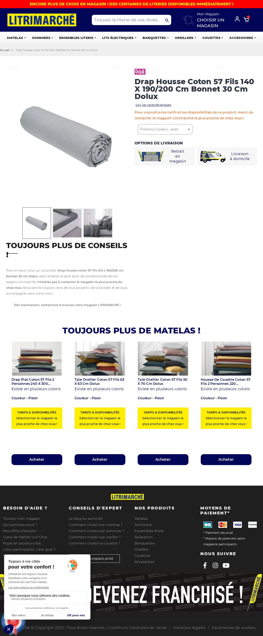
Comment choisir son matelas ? (96, 525)
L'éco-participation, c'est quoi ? (29, 549)
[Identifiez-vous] (238, 18)
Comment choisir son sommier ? (96, 531)
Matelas (141, 519)
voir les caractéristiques (153, 105)
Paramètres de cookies (234, 628)
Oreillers (142, 549)
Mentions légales (189, 628)
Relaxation (144, 537)
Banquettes (145, 543)
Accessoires (144, 562)
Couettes (142, 556)
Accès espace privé (96, 559)
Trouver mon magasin (21, 519)
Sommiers (143, 525)
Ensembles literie (149, 531)
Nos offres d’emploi (19, 531)
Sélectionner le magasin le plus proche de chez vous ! (36, 418)
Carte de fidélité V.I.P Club (25, 537)
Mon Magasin (208, 14)
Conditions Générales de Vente (137, 628)
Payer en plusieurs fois (22, 543)
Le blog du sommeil (86, 519)
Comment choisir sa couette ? (94, 543)
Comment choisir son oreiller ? (95, 537)
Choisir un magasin (211, 22)
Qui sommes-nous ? (20, 525)
